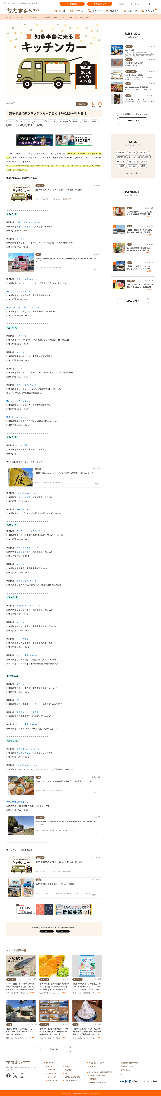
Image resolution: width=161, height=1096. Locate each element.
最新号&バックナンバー (98, 1083)
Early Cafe (28, 765)
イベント (75, 993)
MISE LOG (51, 1070)
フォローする (63, 931)
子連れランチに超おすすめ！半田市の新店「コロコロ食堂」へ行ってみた (64, 781)
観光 (58, 1038)
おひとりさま (135, 162)
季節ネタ (18, 993)
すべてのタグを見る (131, 173)
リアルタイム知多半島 (72, 1077)
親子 (85, 993)
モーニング (75, 1038)
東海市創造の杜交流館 (134, 75)
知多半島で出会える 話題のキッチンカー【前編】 (55, 884)
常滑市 (149, 289)
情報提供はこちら (127, 1066)
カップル (121, 162)
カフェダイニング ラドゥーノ (137, 99)
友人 (147, 162)
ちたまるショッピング (58, 993)
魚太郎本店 (129, 50)
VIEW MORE (133, 120)
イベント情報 (52, 1080)
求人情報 (68, 1070)
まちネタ (81, 993)
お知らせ (68, 1066)
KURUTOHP (94, 993)
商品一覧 (93, 1066)
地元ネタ (32, 17)
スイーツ (91, 1038)
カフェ (86, 1038)
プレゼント (68, 1073)
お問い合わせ (125, 1070)
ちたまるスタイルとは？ (98, 1076)
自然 (13, 993)
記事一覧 (54, 1049)
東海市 (64, 992)
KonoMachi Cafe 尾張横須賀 (137, 87)
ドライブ (9, 993)
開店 (7, 1038)
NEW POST (52, 1073)
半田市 (32, 992)
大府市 (98, 992)
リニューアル (13, 1038)
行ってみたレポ (26, 993)
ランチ (82, 1038)
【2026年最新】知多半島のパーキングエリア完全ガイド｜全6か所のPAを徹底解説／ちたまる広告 (54, 1031)
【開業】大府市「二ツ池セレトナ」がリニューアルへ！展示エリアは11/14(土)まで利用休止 (20, 1031)
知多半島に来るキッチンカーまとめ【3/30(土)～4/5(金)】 (59, 190)
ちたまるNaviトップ (14, 17)
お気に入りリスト (101, 4)
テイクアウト (43, 1038)
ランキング (52, 1077)
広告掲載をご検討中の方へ (130, 1063)
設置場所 (93, 1079)
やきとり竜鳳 (27, 279)
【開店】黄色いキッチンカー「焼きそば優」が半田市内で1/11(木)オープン (65, 473)
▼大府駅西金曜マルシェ (17, 802)
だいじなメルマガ (71, 1080)
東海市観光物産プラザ (134, 63)
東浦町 (98, 1037)
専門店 (120, 157)
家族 (88, 993)
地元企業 (42, 993)
